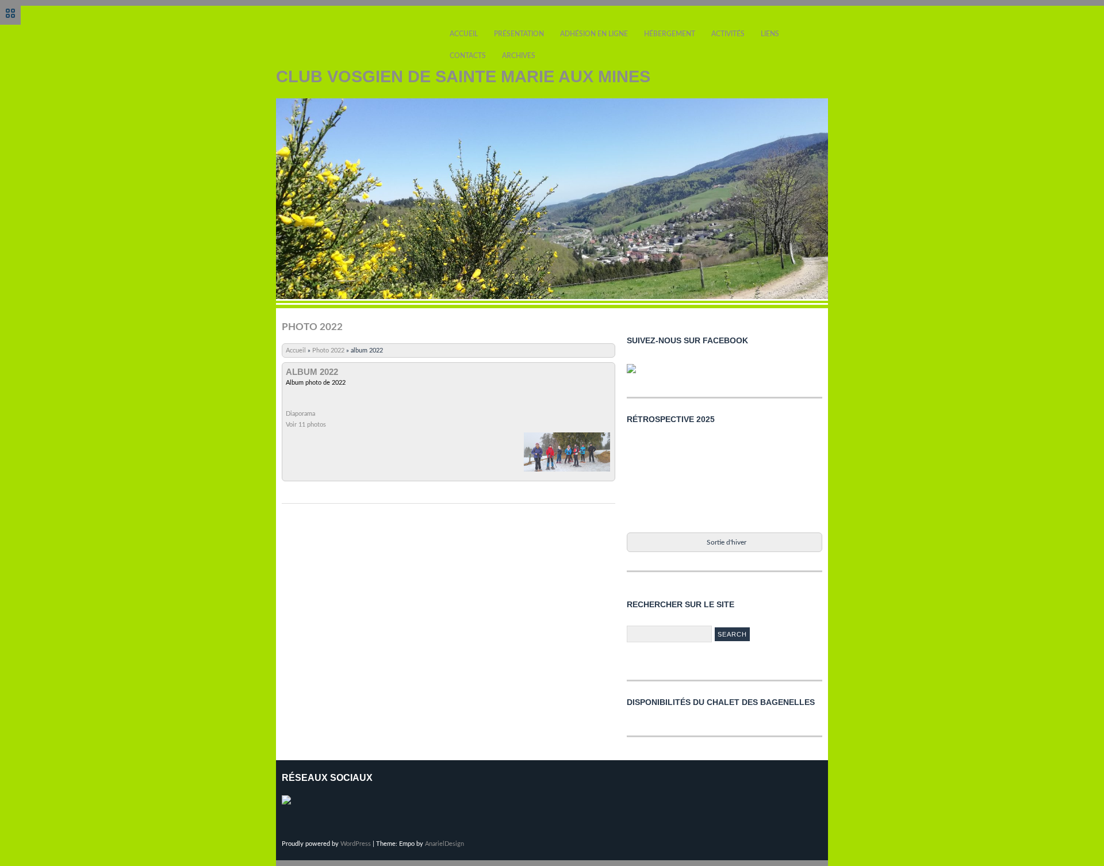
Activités (728, 33)
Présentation (519, 33)
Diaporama (300, 414)
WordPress (355, 844)
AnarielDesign (444, 844)
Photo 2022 (328, 350)
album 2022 (312, 372)
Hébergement (669, 33)
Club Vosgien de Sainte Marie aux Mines (463, 76)
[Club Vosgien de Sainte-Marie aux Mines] (636, 373)
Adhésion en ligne (594, 33)
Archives (518, 55)
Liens (770, 33)
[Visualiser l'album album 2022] (567, 472)
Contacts (468, 55)
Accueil (464, 33)
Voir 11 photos (306, 424)
